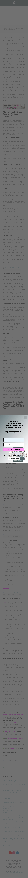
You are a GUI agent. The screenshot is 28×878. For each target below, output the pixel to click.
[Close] (25, 417)
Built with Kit (14, 458)
